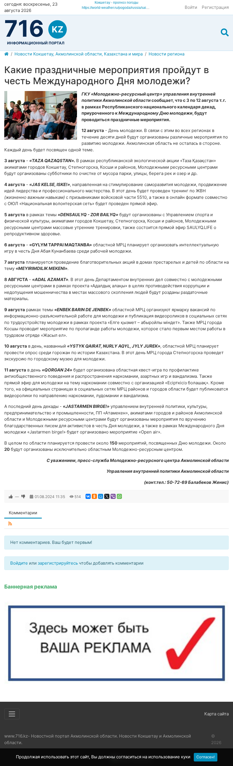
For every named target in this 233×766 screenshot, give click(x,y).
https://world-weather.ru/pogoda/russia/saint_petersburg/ (125, 8)
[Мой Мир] (100, 496)
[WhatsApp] (119, 496)
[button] (225, 33)
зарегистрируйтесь (58, 563)
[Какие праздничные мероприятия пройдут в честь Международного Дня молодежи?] (40, 115)
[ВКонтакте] (88, 496)
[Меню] (12, 714)
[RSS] (10, 524)
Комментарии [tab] (23, 512)
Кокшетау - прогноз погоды (116, 3)
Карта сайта (216, 714)
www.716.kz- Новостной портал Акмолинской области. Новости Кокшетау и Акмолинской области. (97, 739)
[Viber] (113, 496)
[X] (106, 496)
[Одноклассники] (94, 496)
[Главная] (6, 54)
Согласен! (205, 757)
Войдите (19, 563)
